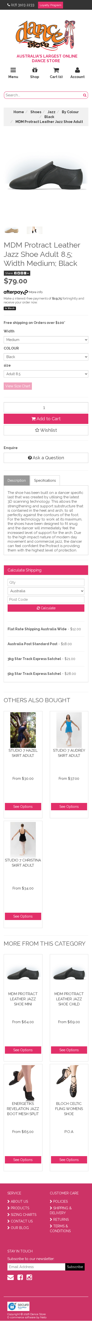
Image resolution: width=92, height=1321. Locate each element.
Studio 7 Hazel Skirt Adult (23, 753)
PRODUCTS (20, 1208)
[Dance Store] (46, 34)
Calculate (47, 608)
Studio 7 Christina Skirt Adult (23, 863)
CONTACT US (22, 1221)
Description (17, 480)
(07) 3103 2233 (22, 5)
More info (35, 292)
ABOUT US (19, 1201)
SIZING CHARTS (23, 1215)
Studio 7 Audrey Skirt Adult (69, 753)
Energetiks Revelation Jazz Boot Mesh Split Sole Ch (23, 1108)
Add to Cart (48, 418)
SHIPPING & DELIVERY (61, 1210)
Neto (43, 1317)
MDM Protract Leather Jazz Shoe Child (69, 999)
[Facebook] (20, 1277)
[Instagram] (29, 1277)
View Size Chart (17, 386)
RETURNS (61, 1219)
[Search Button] (85, 95)
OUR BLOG (20, 1228)
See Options (23, 807)
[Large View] (11, 230)
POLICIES (60, 1201)
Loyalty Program (50, 5)
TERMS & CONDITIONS (60, 1228)
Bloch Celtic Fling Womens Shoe (69, 1108)
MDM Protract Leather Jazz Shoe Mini (23, 999)
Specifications (45, 480)
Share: (9, 273)
